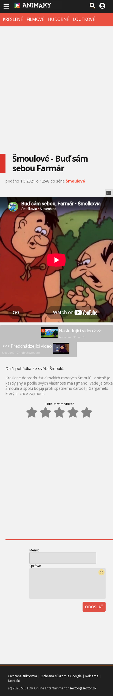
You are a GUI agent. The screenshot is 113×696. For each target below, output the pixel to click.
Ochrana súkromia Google (61, 676)
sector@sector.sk (82, 688)
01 (81, 622)
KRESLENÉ (13, 19)
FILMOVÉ (35, 19)
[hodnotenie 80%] (73, 412)
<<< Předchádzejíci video (27, 349)
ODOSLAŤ (94, 606)
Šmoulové (75, 181)
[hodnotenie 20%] (32, 412)
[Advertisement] (56, 85)
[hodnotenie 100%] (87, 412)
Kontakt (14, 680)
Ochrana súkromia (22, 676)
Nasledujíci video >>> (80, 333)
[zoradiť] (105, 622)
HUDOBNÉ (58, 19)
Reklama (91, 676)
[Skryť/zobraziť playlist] (109, 193)
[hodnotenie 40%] (45, 412)
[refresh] (93, 622)
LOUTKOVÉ (84, 19)
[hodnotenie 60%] (59, 412)
